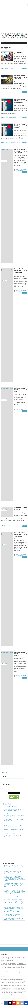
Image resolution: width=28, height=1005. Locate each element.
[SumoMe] (26, 1003)
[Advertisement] (14, 15)
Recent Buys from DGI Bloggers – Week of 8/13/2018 (20, 534)
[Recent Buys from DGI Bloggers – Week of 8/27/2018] (7, 325)
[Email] (22, 1003)
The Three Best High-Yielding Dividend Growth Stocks (13, 836)
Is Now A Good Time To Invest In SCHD (13, 829)
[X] (10, 1003)
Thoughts (11, 68)
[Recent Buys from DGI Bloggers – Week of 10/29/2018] (7, 104)
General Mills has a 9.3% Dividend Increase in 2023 (12, 915)
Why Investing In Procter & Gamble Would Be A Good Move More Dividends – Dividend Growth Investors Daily (14, 867)
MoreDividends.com (5, 1000)
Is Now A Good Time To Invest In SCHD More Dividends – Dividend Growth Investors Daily (14, 884)
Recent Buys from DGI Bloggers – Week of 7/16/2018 (20, 653)
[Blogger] (18, 1003)
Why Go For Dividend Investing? (20, 508)
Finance (6, 914)
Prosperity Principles (9, 823)
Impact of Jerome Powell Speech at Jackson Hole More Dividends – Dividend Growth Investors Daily (14, 902)
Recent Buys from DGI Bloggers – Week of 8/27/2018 (20, 270)
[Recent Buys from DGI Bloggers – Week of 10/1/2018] (7, 129)
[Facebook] (6, 1003)
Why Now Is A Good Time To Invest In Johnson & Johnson (13, 826)
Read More (24, 68)
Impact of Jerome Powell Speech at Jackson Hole (14, 904)
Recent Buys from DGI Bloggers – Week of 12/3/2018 (20, 77)
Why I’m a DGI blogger (18, 53)
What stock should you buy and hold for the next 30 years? (14, 816)
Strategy (10, 525)
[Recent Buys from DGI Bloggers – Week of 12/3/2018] (7, 80)
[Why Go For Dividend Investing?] (7, 512)
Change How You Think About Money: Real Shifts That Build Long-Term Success (14, 810)
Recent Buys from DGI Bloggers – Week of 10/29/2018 (20, 100)
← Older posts (4, 772)
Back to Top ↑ (24, 1000)
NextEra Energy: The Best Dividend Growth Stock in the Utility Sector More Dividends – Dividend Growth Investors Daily (14, 890)
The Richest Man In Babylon (10, 806)
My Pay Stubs (7, 918)
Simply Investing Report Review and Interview (13, 919)
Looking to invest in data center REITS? (13, 813)
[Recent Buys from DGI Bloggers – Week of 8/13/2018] (7, 589)
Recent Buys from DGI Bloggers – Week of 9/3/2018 (20, 151)
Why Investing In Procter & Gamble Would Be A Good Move (14, 820)
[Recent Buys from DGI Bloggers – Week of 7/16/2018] (7, 708)
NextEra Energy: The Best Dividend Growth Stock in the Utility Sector (14, 832)
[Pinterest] (14, 1003)
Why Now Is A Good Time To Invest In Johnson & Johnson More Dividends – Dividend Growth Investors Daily (13, 877)
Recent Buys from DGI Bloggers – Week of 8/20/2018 (20, 389)
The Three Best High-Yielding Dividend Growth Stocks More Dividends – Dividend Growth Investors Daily (14, 897)
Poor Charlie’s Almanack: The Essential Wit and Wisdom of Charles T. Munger (14, 911)
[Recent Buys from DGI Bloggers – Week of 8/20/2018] (7, 444)
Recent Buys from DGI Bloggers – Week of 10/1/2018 (20, 125)
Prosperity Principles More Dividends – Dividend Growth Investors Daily (13, 872)
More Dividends (5, 68)
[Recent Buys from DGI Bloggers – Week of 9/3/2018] (7, 206)
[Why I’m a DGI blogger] (7, 56)
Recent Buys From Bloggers (14, 92)
